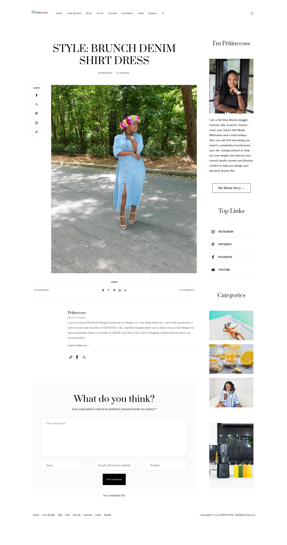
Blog (89, 13)
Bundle (153, 13)
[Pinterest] (36, 113)
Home (59, 13)
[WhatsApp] (36, 122)
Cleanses (127, 13)
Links (141, 13)
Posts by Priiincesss (78, 345)
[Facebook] (36, 95)
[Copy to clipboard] (36, 131)
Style (100, 13)
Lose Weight (74, 13)
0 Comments (188, 290)
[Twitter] (36, 104)
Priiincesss (106, 73)
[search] (163, 13)
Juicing (112, 13)
